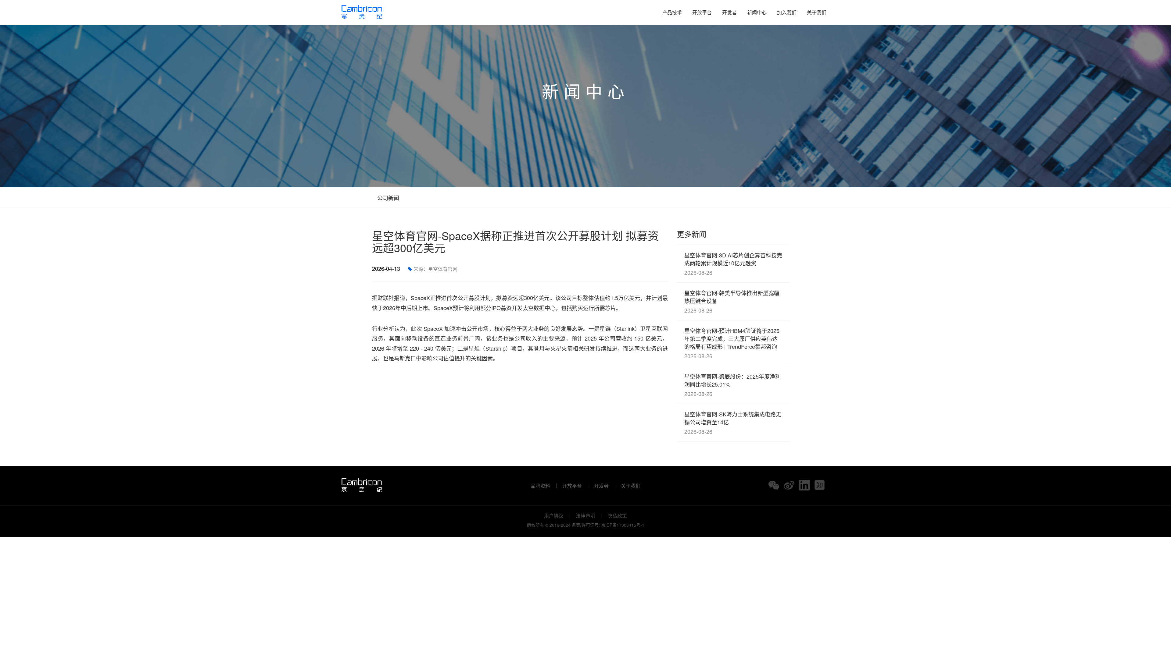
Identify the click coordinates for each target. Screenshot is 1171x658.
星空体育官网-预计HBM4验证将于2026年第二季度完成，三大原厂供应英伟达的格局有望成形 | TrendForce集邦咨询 (731, 343)
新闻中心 (757, 12)
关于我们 (816, 12)
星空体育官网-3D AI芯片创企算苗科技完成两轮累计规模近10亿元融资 (733, 263)
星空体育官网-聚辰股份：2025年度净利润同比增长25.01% (732, 385)
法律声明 (585, 515)
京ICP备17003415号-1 (622, 525)
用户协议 (554, 515)
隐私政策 (617, 515)
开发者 (729, 12)
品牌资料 (540, 485)
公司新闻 (387, 198)
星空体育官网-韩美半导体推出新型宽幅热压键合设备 (731, 301)
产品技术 (672, 12)
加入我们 (787, 12)
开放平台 (702, 12)
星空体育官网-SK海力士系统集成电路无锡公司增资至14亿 (732, 422)
